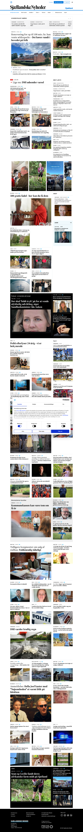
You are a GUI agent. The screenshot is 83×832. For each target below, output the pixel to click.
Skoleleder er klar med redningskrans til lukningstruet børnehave (40, 110)
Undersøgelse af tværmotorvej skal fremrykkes (62, 155)
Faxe (33, 582)
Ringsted (55, 52)
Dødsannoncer (58, 12)
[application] (20, 176)
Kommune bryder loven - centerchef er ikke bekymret (19, 458)
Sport (65, 12)
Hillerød (33, 129)
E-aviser (51, 2)
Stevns (11, 393)
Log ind (67, 2)
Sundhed (39, 455)
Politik (60, 128)
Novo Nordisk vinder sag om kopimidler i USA (62, 607)
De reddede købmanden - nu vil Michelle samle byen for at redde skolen (41, 585)
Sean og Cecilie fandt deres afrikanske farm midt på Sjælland (29, 775)
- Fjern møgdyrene (62, 54)
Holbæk (12, 271)
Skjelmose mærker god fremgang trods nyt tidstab (62, 386)
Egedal (11, 107)
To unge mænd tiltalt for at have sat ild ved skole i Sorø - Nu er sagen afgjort (40, 252)
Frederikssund (13, 86)
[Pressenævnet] (47, 825)
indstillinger (65, 415)
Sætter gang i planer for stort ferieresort (19, 727)
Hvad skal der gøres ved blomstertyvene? (19, 482)
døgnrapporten (60, 83)
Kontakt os (28, 816)
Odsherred (12, 129)
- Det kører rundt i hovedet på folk (31, 37)
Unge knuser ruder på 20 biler (61, 90)
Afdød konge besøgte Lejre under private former (18, 251)
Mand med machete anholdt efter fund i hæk (38, 24)
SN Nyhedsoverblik (14, 12)
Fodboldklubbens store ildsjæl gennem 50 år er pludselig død (62, 482)
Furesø (11, 661)
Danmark (34, 393)
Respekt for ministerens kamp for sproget (61, 229)
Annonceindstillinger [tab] (49, 404)
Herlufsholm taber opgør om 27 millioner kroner (62, 34)
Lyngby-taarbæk (56, 113)
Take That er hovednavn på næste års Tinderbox (62, 136)
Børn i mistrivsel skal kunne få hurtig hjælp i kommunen (62, 297)
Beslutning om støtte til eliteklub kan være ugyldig (40, 131)
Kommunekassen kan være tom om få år (40, 375)
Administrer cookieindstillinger (48, 816)
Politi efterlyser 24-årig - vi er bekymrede (26, 345)
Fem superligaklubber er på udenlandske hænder (62, 346)
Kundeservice (14, 812)
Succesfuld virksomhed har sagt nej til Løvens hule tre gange (40, 274)
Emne (37, 12)
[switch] (34, 426)
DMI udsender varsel (28, 82)
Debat (49, 12)
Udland (54, 122)
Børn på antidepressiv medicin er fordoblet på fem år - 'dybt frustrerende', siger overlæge (62, 319)
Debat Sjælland (63, 197)
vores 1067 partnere (21, 410)
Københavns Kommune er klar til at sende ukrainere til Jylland (62, 130)
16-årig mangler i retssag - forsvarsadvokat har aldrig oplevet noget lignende (40, 664)
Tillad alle (60, 431)
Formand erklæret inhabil (18, 584)
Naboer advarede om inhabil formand (41, 482)
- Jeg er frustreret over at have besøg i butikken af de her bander (41, 728)
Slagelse (55, 88)
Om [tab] (63, 404)
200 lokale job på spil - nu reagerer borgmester (18, 89)
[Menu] (72, 2)
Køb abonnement (59, 2)
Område (31, 12)
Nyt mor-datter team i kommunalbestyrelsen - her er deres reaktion (20, 607)
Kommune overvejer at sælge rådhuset (62, 95)
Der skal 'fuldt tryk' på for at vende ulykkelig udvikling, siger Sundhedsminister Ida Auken (30, 304)
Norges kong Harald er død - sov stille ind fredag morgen (62, 125)
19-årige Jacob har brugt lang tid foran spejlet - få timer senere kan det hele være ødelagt (62, 548)
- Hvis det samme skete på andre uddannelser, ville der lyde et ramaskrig (41, 397)
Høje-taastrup (35, 661)
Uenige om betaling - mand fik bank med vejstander (62, 727)
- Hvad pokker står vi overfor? (29, 69)
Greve (54, 83)
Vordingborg (56, 582)
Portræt (18, 771)
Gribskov (34, 372)
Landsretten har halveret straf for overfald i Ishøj (41, 607)
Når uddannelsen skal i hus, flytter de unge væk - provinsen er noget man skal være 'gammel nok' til (62, 772)
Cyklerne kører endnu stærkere (62, 142)
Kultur (17, 129)
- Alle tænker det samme (19, 664)
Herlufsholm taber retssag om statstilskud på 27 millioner (19, 230)
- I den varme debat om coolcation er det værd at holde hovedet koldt (63, 201)
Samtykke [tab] (19, 404)
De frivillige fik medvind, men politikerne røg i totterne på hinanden (19, 110)
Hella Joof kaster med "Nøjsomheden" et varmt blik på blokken (28, 689)
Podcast (18, 298)
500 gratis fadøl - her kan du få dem (29, 196)
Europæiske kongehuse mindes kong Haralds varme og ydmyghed (62, 148)
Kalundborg (56, 152)
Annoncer (13, 816)
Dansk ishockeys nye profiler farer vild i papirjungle (61, 366)
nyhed (59, 93)
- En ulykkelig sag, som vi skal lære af (19, 396)
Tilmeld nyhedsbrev (30, 814)
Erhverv (43, 12)
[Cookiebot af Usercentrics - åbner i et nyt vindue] (63, 400)
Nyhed (18, 31)
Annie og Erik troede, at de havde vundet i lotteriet (62, 109)
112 (62, 113)
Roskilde (12, 350)
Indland (18, 626)
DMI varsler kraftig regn (23, 629)
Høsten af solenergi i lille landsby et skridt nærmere (61, 792)
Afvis (23, 431)
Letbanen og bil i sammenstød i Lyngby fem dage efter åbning (62, 115)
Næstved (55, 31)
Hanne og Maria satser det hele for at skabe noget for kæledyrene (20, 353)
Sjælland (16, 79)
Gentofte (13, 31)
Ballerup (12, 455)
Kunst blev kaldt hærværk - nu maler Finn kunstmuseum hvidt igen (19, 132)
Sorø (11, 340)
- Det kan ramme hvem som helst (41, 460)
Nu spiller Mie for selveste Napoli (62, 524)
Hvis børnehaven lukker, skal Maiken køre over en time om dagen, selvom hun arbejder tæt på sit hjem (62, 460)
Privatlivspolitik (45, 814)
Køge (54, 139)
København (55, 128)
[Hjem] (11, 2)
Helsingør (55, 500)
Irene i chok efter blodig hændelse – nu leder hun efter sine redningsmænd (62, 687)
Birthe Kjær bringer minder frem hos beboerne (41, 748)
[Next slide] (71, 176)
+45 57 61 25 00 (18, 827)
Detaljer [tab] (34, 404)
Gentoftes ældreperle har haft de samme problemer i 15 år (29, 74)
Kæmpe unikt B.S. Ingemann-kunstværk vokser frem (19, 748)
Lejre (11, 248)
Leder (61, 226)
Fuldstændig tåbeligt (27, 548)
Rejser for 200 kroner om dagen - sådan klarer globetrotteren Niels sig (61, 503)
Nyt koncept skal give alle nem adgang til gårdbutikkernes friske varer (62, 749)
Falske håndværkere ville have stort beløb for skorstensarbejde (56, 25)
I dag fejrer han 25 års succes (62, 103)
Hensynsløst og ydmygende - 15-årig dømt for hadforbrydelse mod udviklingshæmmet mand (19, 275)
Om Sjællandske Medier (47, 812)
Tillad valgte (41, 431)
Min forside (24, 12)
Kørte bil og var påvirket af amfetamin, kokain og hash (61, 85)
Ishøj (33, 604)
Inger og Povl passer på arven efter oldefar (62, 584)
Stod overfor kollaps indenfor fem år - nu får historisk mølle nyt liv (62, 630)
